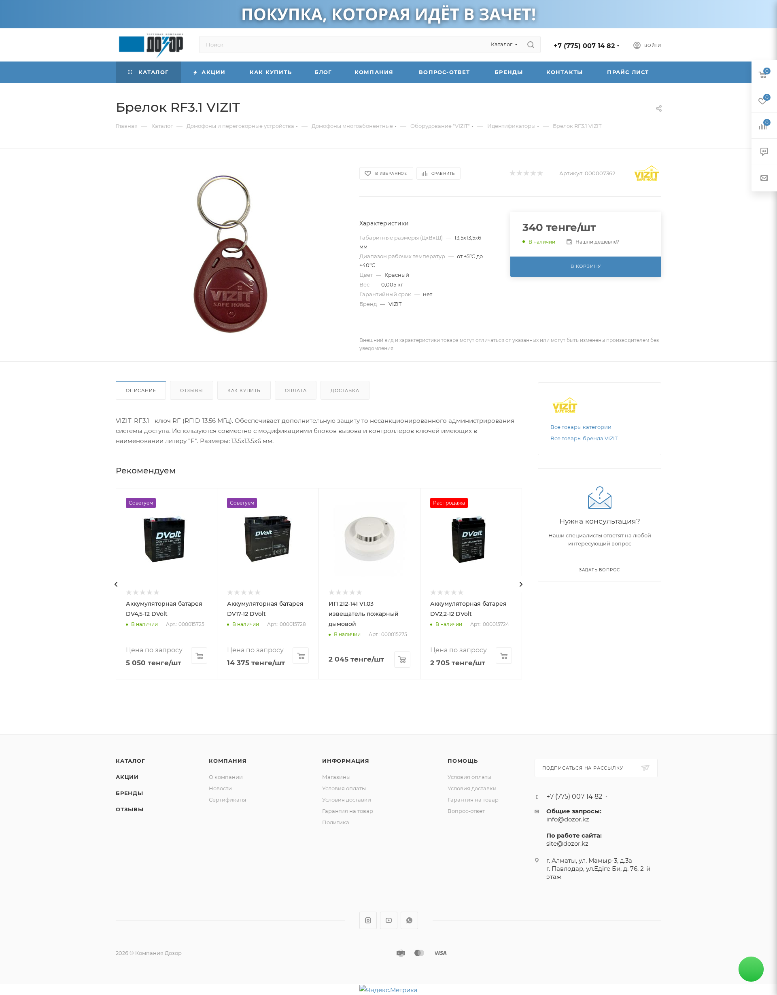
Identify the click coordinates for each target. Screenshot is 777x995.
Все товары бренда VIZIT (584, 438)
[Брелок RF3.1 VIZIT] (230, 253)
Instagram (368, 920)
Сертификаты (227, 799)
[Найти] (531, 44)
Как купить (244, 390)
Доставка (345, 390)
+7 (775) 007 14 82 (584, 46)
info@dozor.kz (567, 819)
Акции (127, 777)
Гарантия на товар (347, 811)
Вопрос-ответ (466, 811)
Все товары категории (580, 427)
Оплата (296, 390)
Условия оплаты (344, 788)
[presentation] (116, 584)
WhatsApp (409, 920)
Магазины (336, 777)
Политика (335, 822)
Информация (345, 760)
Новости (220, 788)
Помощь (463, 760)
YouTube (388, 920)
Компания (227, 760)
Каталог (130, 760)
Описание (141, 390)
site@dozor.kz (567, 843)
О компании (226, 777)
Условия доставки (346, 799)
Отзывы (191, 390)
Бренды (129, 793)
